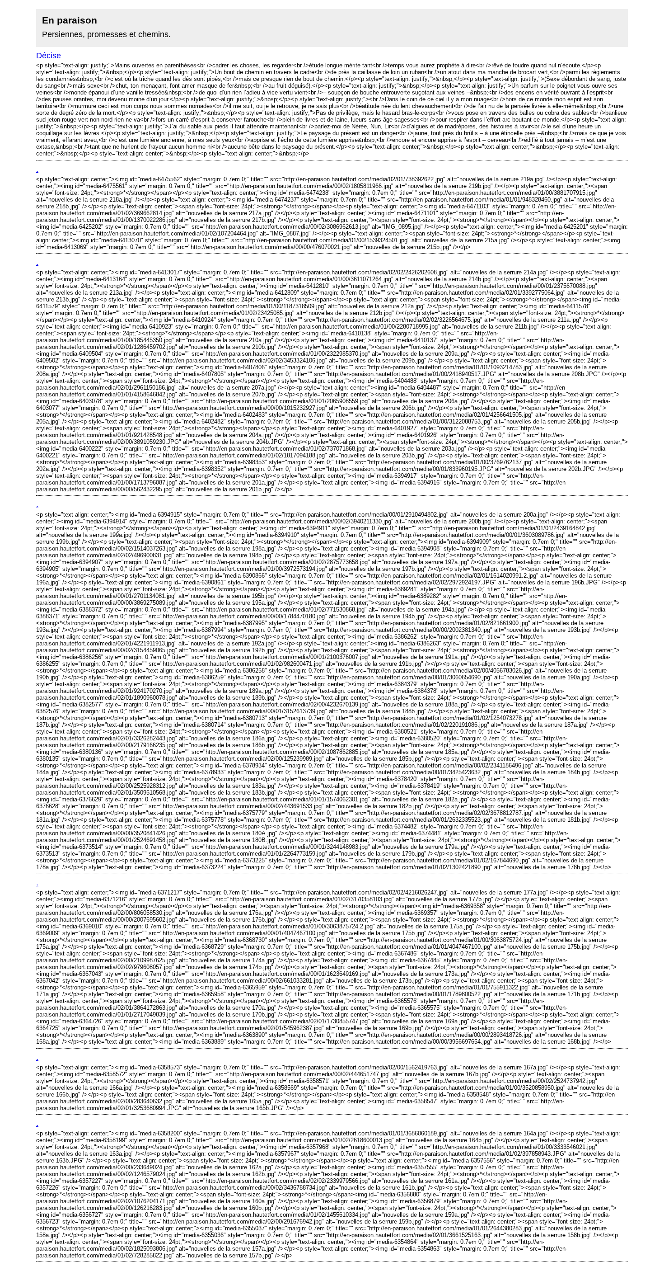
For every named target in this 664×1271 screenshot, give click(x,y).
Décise (48, 55)
